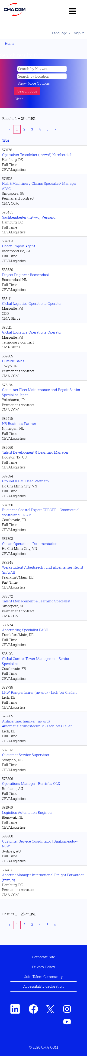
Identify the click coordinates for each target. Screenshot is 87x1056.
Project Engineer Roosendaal (25, 274)
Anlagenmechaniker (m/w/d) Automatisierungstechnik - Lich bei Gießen (37, 723)
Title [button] (5, 140)
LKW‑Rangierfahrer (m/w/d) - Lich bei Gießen (39, 692)
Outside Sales (13, 361)
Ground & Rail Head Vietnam (25, 481)
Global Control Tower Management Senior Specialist (35, 661)
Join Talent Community (43, 976)
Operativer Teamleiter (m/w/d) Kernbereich (37, 154)
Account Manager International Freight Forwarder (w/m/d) (43, 877)
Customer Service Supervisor (25, 754)
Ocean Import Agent (18, 246)
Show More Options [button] (34, 83)
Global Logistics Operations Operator (32, 303)
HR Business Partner (19, 423)
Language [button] (60, 33)
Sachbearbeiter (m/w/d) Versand (28, 217)
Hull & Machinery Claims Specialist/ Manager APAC (39, 186)
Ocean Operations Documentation (30, 543)
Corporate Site (43, 956)
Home (9, 43)
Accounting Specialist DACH (25, 629)
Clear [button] (19, 98)
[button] (72, 11)
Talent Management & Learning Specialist (36, 601)
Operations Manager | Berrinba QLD (31, 783)
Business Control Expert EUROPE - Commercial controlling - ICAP (40, 512)
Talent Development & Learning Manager (35, 452)
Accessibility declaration (43, 986)
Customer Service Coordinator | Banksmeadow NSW (40, 843)
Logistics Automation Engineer (27, 812)
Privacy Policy (43, 966)
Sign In (79, 33)
